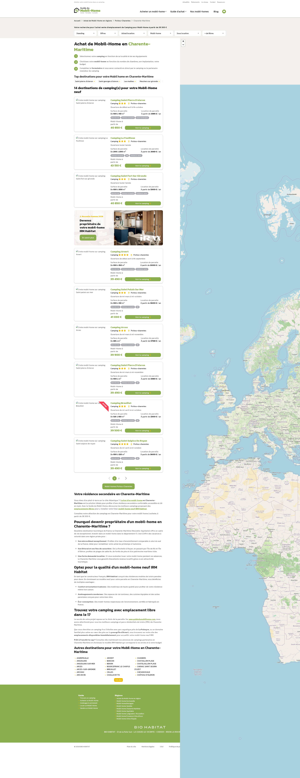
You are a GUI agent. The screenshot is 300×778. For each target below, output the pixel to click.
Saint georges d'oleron (108, 81)
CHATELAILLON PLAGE (146, 663)
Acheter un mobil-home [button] (152, 11)
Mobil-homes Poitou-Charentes (118, 486)
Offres (103, 33)
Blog (216, 11)
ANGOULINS (82, 660)
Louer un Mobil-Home (88, 705)
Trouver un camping (87, 698)
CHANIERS (141, 658)
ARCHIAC (80, 672)
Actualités (186, 2)
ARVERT (110, 658)
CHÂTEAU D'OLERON (146, 674)
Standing (80, 33)
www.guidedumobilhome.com (142, 619)
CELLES (110, 672)
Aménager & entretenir (88, 703)
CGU (161, 746)
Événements (195, 2)
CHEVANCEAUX (143, 672)
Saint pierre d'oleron (84, 81)
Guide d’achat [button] (177, 11)
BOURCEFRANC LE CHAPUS (118, 666)
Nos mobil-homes (199, 11)
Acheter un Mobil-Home (89, 700)
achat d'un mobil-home (131, 500)
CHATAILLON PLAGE (145, 660)
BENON (110, 663)
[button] (183, 41)
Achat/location (127, 33)
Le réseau (204, 2)
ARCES (79, 666)
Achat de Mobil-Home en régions (97, 20)
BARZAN (110, 660)
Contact (212, 2)
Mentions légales (148, 746)
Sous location (183, 33)
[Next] (126, 479)
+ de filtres (209, 33)
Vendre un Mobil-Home (89, 708)
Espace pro (221, 2)
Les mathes (129, 81)
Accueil (77, 20)
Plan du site (131, 746)
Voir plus (118, 680)
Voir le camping (142, 127)
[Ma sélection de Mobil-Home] (224, 11)
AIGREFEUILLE (83, 658)
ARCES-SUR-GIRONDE (86, 669)
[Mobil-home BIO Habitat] (150, 727)
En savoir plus (88, 237)
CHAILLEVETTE (113, 674)
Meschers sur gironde (149, 81)
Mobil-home (155, 33)
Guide (81, 695)
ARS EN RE (81, 674)
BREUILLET (111, 669)
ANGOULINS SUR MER (86, 663)
